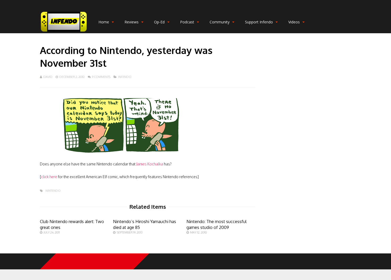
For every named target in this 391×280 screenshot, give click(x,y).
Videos (294, 21)
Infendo (124, 77)
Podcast (187, 21)
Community (220, 21)
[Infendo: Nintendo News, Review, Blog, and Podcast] (64, 32)
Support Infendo (259, 21)
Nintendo (53, 190)
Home (103, 21)
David (47, 77)
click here (49, 176)
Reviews (131, 21)
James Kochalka (149, 164)
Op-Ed (159, 21)
